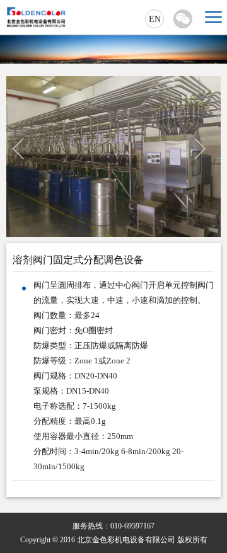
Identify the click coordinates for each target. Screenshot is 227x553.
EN (155, 19)
